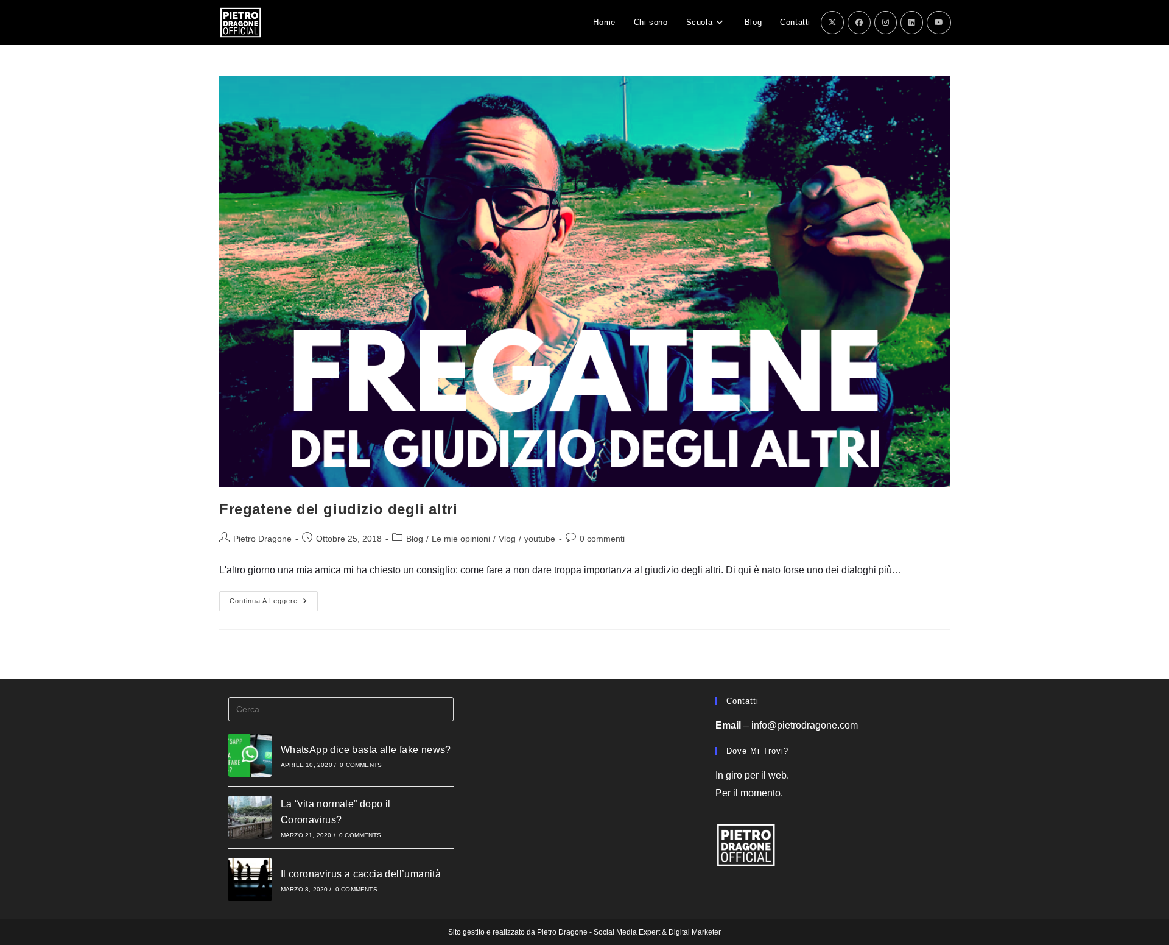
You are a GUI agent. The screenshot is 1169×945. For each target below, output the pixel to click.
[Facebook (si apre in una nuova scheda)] (859, 22)
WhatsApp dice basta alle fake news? (366, 750)
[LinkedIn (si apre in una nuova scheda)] (911, 22)
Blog (414, 538)
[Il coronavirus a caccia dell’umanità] (250, 879)
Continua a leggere (274, 603)
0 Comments (361, 765)
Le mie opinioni (461, 538)
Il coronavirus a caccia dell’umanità (361, 874)
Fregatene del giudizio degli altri (338, 509)
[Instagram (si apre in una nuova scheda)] (885, 22)
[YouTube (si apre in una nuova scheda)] (939, 22)
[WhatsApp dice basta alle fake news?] (250, 755)
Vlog (507, 538)
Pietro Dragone (262, 538)
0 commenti (602, 538)
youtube (539, 538)
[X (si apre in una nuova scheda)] (832, 22)
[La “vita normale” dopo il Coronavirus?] (250, 817)
